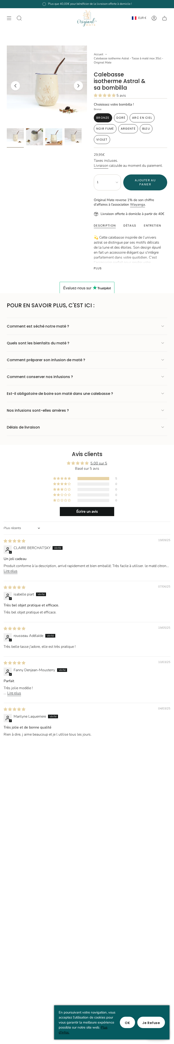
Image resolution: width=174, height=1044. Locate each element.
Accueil (98, 54)
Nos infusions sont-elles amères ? (38, 410)
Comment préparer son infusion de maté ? (46, 360)
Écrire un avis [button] (87, 511)
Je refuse (151, 1023)
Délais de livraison (23, 427)
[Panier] (164, 18)
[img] (14, 541)
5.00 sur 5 (98, 463)
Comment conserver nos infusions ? (40, 376)
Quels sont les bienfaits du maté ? (38, 343)
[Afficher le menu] (9, 18)
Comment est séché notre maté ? (38, 326)
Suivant (78, 85)
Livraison (101, 165)
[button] (105, 95)
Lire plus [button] (10, 570)
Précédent (15, 85)
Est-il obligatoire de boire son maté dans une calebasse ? (60, 393)
